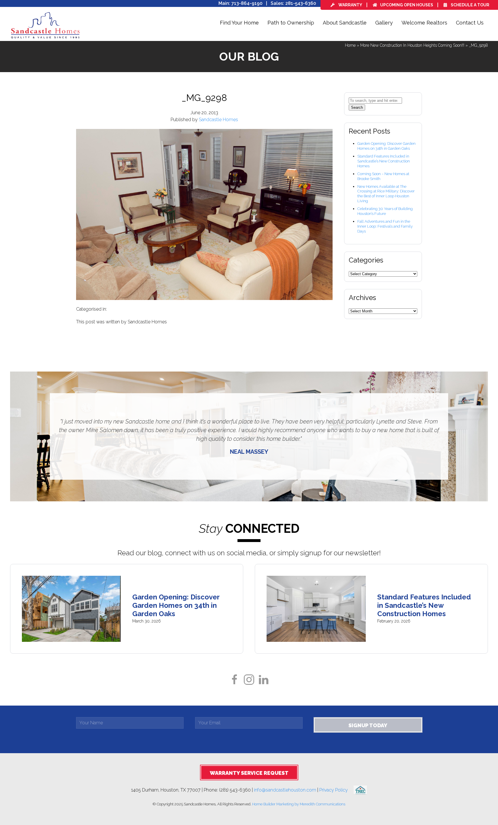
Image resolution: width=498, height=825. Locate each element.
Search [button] (357, 107)
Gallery (384, 23)
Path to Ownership (290, 23)
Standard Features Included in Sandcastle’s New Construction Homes (383, 161)
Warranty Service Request (249, 773)
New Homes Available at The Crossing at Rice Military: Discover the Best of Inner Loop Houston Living (386, 193)
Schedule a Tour (469, 5)
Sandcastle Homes (218, 119)
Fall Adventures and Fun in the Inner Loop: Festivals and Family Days (385, 226)
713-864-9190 (247, 3)
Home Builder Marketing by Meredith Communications (298, 804)
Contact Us (470, 23)
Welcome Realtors (424, 23)
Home (350, 45)
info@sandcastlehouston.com (285, 789)
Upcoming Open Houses (406, 5)
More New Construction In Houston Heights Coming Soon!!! (412, 45)
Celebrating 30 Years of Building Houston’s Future (385, 211)
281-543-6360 (300, 3)
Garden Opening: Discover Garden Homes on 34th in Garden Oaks (386, 146)
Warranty (349, 5)
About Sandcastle (345, 23)
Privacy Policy (336, 789)
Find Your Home (239, 23)
